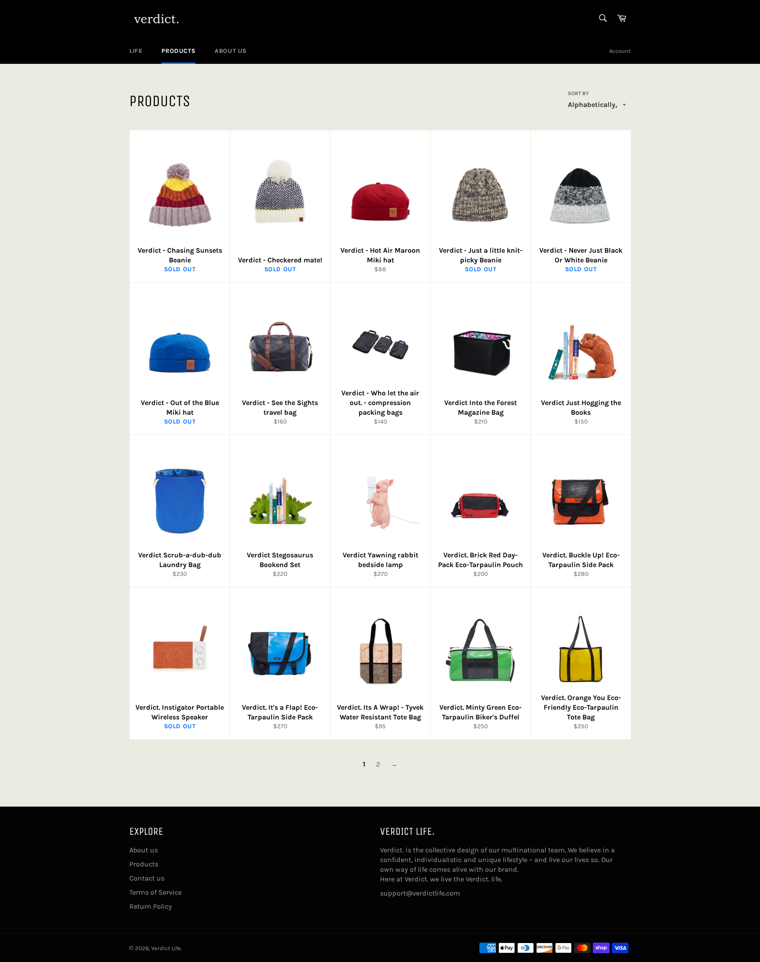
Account (620, 51)
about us (231, 51)
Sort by (578, 93)
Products (178, 51)
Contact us (146, 878)
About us (143, 850)
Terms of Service (155, 892)
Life (135, 51)
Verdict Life (166, 948)
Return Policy (150, 906)
